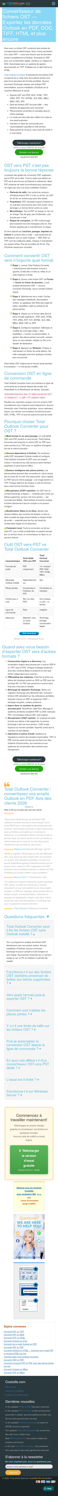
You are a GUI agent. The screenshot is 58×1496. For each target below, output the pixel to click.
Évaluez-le (29, 807)
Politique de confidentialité (17, 1394)
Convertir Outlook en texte (15, 1341)
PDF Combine (25, 1410)
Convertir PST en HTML (14, 1337)
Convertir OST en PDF (14, 1359)
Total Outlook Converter (14, 74)
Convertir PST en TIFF (14, 1331)
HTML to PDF (25, 1406)
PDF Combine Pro (18, 1438)
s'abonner (13, 1472)
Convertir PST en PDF (14, 1347)
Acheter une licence (29, 152)
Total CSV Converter (26, 1430)
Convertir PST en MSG (14, 1334)
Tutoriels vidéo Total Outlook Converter (21, 1356)
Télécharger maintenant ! (29, 142)
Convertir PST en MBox (14, 1372)
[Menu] (53, 3)
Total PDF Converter (24, 1446)
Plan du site (10, 1386)
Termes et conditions (14, 1390)
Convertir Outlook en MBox (16, 1369)
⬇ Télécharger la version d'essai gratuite (28, 1159)
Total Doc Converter (28, 1422)
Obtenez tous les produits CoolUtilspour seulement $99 (29, 1191)
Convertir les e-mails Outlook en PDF (20, 1344)
